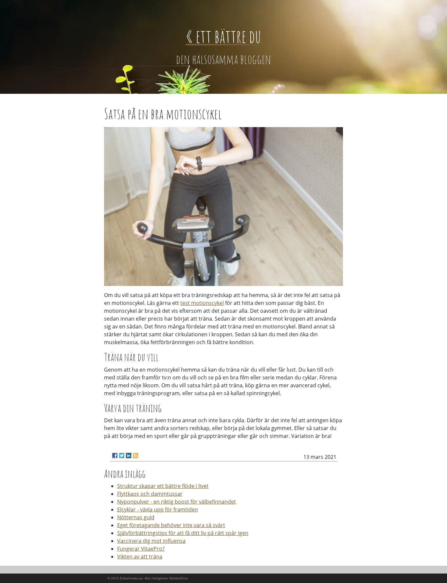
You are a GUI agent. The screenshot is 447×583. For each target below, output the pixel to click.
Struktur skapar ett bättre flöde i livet (162, 486)
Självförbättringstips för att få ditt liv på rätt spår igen (182, 533)
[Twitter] (121, 455)
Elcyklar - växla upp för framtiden (157, 509)
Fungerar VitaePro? (141, 548)
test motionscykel (202, 303)
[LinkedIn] (128, 455)
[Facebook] (114, 455)
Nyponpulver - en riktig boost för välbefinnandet (176, 501)
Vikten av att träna (139, 556)
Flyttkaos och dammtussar (150, 493)
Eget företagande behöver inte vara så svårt (171, 525)
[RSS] (135, 455)
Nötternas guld (135, 517)
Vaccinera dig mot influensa (151, 540)
